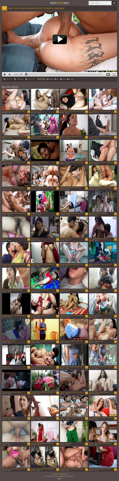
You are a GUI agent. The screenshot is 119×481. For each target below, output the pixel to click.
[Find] (114, 3)
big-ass (63, 79)
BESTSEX (59, 3)
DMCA (59, 478)
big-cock (71, 79)
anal (57, 79)
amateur (51, 79)
